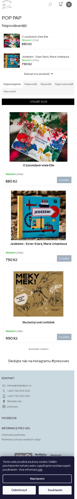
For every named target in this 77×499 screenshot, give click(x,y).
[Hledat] (50, 4)
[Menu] (69, 4)
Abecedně (10, 91)
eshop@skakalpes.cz (19, 385)
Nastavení (37, 479)
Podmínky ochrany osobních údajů (21, 439)
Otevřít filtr (38, 101)
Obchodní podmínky (13, 434)
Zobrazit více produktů (37, 73)
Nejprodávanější (64, 84)
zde (39, 469)
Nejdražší (46, 84)
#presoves (60, 361)
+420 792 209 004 (18, 390)
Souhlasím (55, 490)
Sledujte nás (14, 401)
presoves (12, 406)
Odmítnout (19, 490)
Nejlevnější (31, 84)
